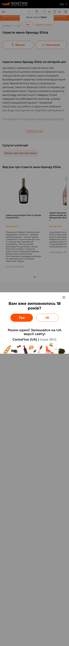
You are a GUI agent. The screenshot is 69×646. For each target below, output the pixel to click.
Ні (47, 318)
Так (22, 318)
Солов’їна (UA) (25, 339)
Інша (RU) (48, 339)
